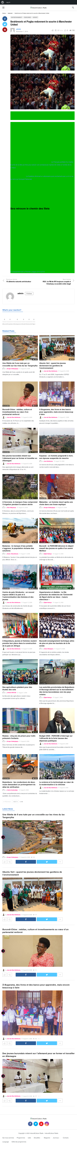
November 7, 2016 (22, 31)
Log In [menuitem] (8, 2)
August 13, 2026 (58, 554)
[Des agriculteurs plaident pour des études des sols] (20, 671)
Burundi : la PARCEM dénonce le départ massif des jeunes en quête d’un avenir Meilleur (56, 548)
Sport (35, 17)
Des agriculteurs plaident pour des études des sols (17, 688)
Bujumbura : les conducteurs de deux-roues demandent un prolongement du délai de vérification (18, 784)
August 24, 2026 (25, 368)
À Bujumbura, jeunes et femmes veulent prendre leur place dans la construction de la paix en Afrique (19, 643)
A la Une (6, 359)
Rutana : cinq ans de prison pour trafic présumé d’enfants (18, 737)
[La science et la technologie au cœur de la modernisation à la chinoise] (57, 766)
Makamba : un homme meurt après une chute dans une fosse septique (56, 503)
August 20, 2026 (27, 463)
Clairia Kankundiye (12, 790)
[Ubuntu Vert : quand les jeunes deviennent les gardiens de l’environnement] (57, 347)
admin (18, 29)
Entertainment (16, 17)
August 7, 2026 (23, 692)
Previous (7, 801)
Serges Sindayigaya (12, 369)
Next (15, 801)
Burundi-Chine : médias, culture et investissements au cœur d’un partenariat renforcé (17, 412)
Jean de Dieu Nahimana (50, 371)
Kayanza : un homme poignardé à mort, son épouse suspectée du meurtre (56, 456)
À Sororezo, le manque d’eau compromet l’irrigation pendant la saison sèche (19, 503)
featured (27, 17)
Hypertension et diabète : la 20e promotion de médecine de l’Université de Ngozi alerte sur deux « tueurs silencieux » (55, 596)
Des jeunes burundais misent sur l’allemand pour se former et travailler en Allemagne (19, 458)
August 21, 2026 (64, 417)
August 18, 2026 (23, 507)
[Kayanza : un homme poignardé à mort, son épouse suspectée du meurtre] (57, 440)
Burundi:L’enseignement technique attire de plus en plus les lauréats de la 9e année (56, 643)
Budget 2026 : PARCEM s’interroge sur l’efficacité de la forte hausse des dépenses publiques (55, 738)
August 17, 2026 (25, 554)
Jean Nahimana (48, 461)
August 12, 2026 (27, 602)
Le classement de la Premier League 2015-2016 (27, 271)
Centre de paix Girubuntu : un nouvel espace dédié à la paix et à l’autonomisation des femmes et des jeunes (18, 596)
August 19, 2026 (59, 461)
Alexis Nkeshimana (12, 554)
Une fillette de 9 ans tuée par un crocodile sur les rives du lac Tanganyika (19, 364)
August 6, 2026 (25, 741)
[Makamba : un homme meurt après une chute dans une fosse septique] (57, 486)
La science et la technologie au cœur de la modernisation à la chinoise (56, 783)
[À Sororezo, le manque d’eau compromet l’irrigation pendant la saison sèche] (20, 486)
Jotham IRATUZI (11, 693)
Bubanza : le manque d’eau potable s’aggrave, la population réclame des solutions (18, 548)
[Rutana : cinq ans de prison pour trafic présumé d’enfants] (20, 720)
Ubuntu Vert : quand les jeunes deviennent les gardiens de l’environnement (52, 365)
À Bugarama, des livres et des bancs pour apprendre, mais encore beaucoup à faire (56, 412)
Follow (29, 294)
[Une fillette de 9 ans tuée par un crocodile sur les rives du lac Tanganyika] (20, 347)
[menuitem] (2, 2)
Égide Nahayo (48, 554)
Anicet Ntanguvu (48, 649)
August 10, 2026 (27, 649)
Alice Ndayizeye (11, 507)
